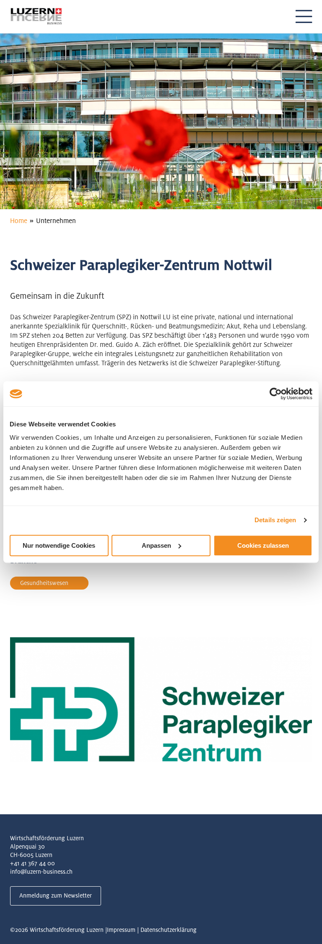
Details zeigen (275, 519)
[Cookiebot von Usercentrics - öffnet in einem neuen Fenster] (275, 393)
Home (18, 220)
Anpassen (156, 545)
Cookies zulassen (263, 545)
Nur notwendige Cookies (59, 545)
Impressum (121, 930)
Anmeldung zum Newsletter (55, 895)
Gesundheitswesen (44, 583)
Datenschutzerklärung (168, 930)
